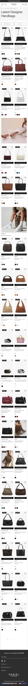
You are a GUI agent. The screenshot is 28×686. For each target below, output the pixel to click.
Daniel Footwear (10, 681)
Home (2, 8)
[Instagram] (5, 661)
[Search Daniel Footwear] (5, 4)
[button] (14, 664)
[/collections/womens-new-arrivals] (14, 221)
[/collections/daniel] (14, 131)
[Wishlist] (23, 4)
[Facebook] (2, 661)
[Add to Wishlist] (12, 28)
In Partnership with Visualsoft (18, 681)
